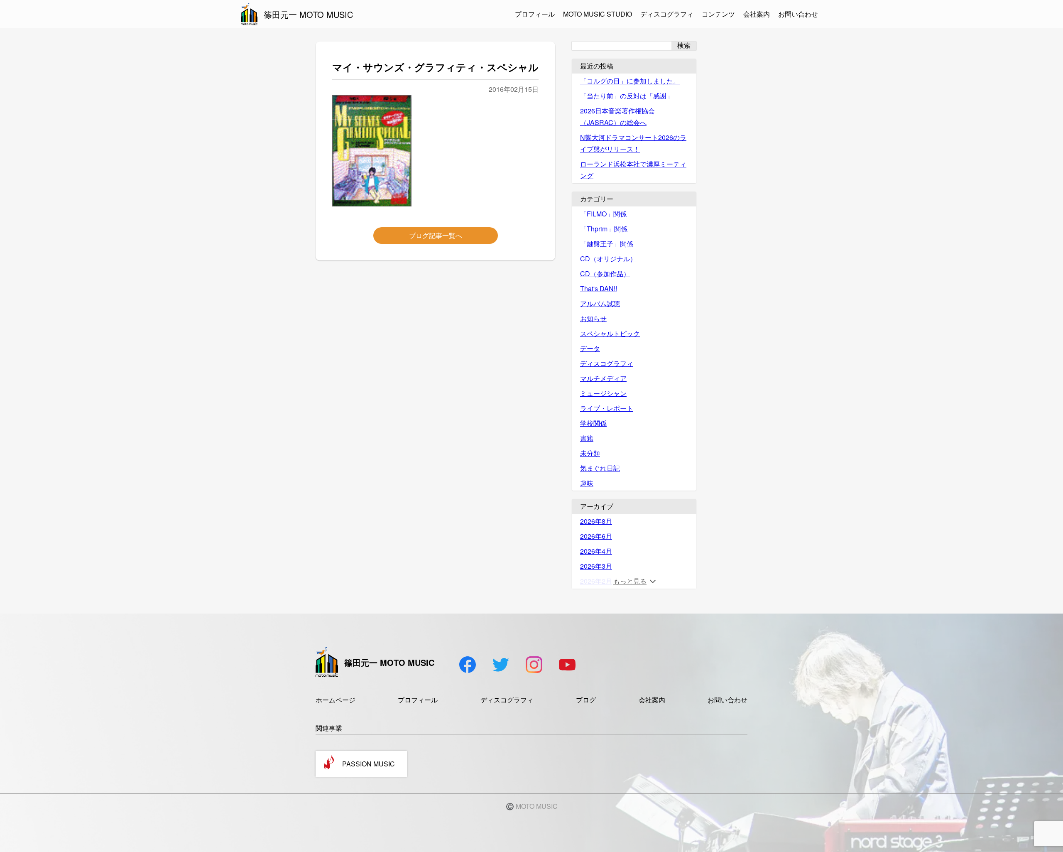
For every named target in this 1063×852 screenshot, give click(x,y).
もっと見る (630, 581)
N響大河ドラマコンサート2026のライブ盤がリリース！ (633, 143)
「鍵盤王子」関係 (606, 243)
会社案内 (756, 14)
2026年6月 (596, 536)
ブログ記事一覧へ (435, 235)
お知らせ (593, 318)
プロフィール (535, 14)
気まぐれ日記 (600, 468)
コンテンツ (718, 14)
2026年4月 (596, 551)
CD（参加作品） (605, 273)
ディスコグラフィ (666, 14)
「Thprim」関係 (603, 228)
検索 (684, 45)
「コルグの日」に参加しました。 (630, 81)
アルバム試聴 (600, 303)
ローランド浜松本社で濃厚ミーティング (633, 169)
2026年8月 (596, 521)
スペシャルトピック (610, 333)
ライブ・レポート (606, 408)
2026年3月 (596, 566)
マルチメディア (603, 378)
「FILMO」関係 (603, 214)
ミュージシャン (603, 393)
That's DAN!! (598, 288)
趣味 (586, 483)
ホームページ (335, 700)
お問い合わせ (798, 14)
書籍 (586, 438)
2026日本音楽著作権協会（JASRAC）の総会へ (617, 116)
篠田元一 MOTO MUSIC (308, 14)
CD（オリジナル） (608, 258)
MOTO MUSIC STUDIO (597, 14)
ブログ (586, 700)
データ (590, 348)
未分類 (590, 453)
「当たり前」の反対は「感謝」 (626, 96)
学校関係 (593, 423)
